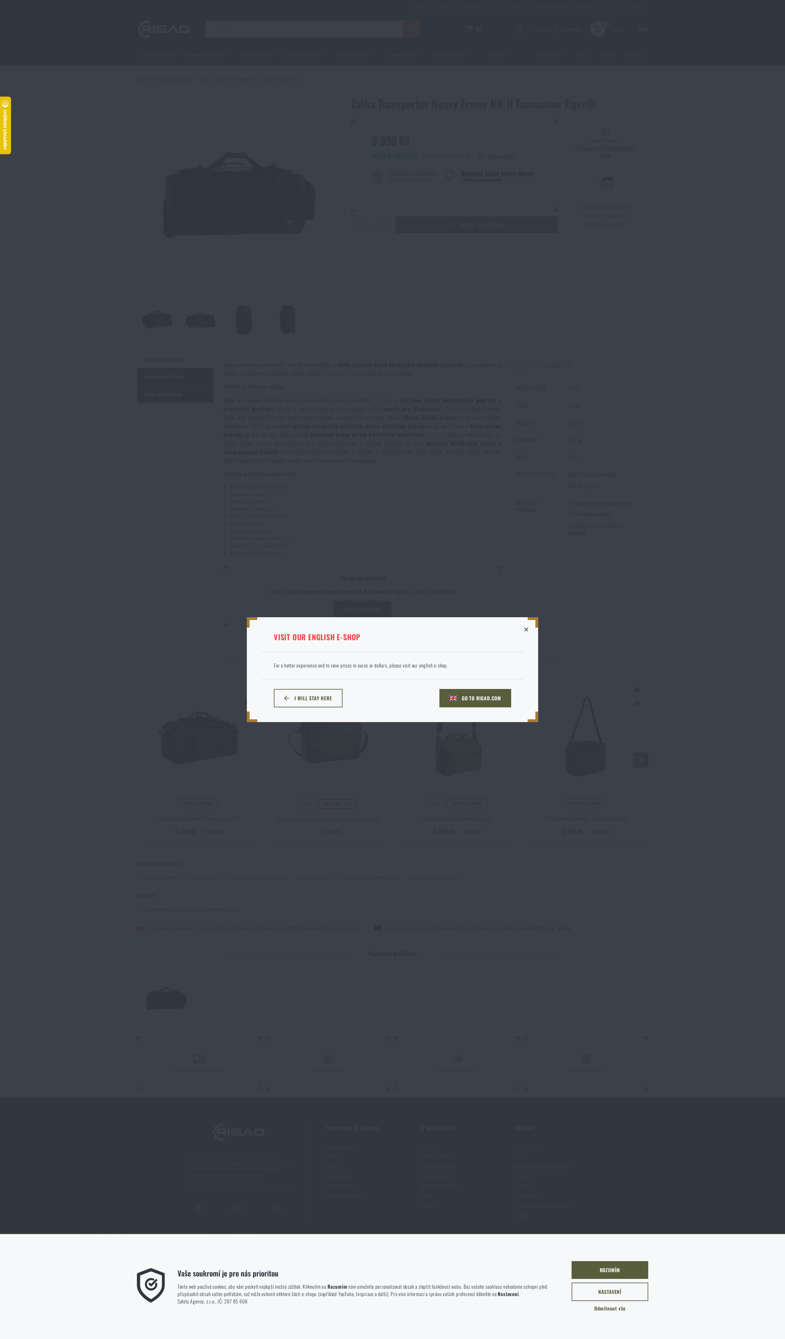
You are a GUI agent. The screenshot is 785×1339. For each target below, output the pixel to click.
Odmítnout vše (610, 1308)
